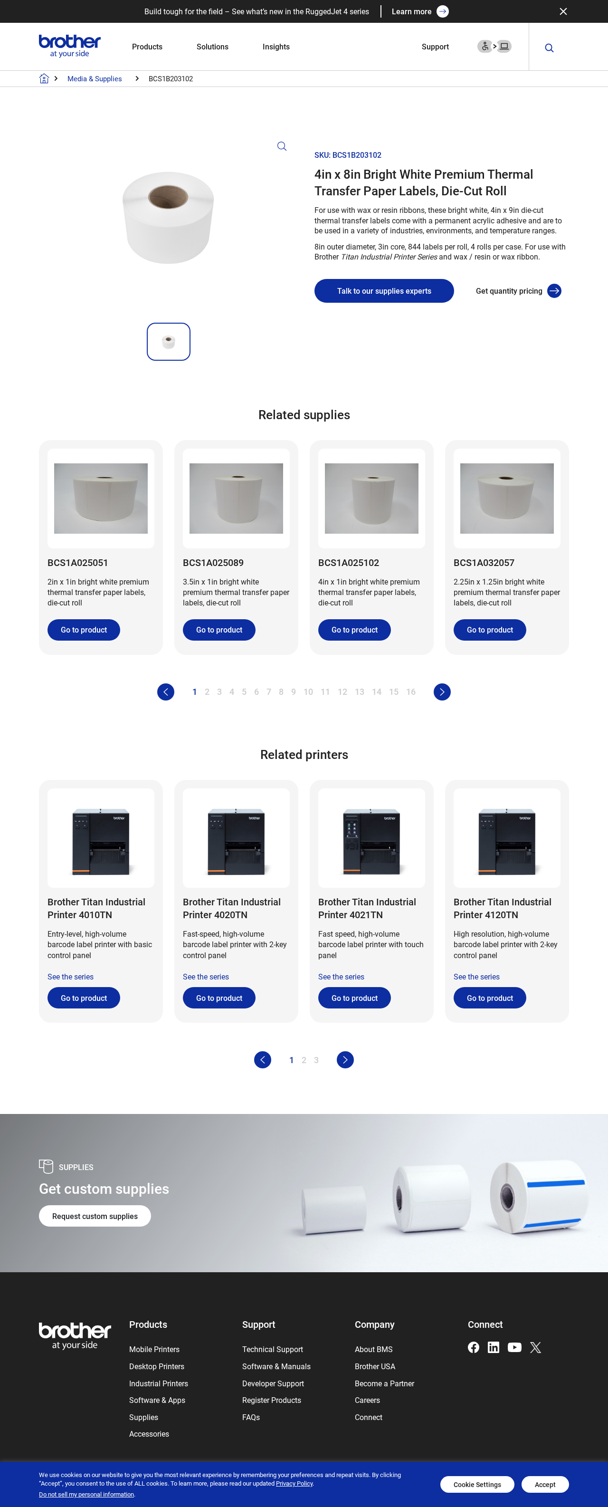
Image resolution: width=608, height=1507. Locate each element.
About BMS (374, 1349)
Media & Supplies (94, 78)
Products (147, 46)
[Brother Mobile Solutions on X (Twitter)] (536, 1346)
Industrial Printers (158, 1383)
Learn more (412, 11)
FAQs (251, 1417)
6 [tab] (256, 691)
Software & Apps (157, 1400)
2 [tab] (207, 691)
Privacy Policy (294, 1483)
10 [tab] (308, 691)
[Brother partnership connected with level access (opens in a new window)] (494, 45)
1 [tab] (194, 691)
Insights (276, 46)
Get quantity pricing (509, 291)
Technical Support (272, 1349)
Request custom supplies (95, 1216)
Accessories (149, 1434)
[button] (169, 228)
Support (435, 46)
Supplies (143, 1417)
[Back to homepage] (44, 78)
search (549, 48)
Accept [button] (545, 1484)
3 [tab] (219, 691)
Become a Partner (384, 1383)
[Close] (563, 11)
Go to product (84, 629)
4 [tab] (231, 691)
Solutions (212, 46)
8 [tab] (281, 691)
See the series (71, 976)
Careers (367, 1400)
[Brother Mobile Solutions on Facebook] (473, 1346)
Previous (165, 692)
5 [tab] (244, 691)
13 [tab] (359, 691)
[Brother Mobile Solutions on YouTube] (515, 1346)
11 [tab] (325, 691)
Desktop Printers (156, 1366)
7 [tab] (268, 691)
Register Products (271, 1400)
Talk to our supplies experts (384, 291)
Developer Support (273, 1383)
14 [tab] (376, 691)
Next (442, 692)
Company (375, 1324)
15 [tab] (394, 691)
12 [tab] (342, 691)
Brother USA (375, 1366)
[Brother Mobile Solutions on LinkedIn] (493, 1346)
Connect (368, 1417)
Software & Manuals (276, 1366)
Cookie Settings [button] (477, 1484)
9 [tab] (293, 691)
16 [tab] (411, 691)
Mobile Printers (154, 1349)
